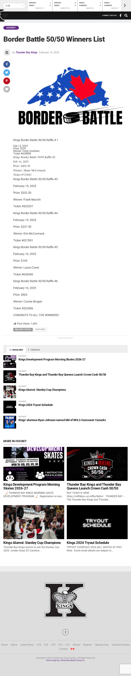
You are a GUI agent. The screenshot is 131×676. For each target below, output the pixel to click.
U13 (68, 644)
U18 (39, 644)
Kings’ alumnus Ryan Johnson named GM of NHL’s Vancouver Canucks (62, 420)
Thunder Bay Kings (26, 52)
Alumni (76, 644)
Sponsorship (101, 644)
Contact (63, 648)
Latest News (27, 644)
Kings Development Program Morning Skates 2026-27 (52, 359)
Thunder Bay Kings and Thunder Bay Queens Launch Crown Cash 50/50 (62, 374)
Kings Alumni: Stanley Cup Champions (42, 389)
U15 (53, 644)
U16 (46, 644)
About (14, 644)
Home (4, 644)
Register (87, 644)
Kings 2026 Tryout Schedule (36, 405)
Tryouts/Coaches (121, 644)
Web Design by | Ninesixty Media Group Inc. (65, 660)
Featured (40, 329)
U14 (60, 644)
